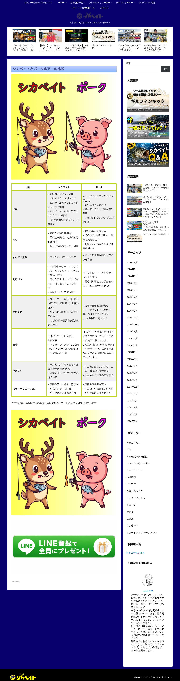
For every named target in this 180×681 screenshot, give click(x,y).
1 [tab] (88, 57)
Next (170, 41)
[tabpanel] (24, 40)
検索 (128, 63)
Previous (9, 41)
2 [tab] (92, 57)
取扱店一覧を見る (135, 552)
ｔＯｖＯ (148, 590)
